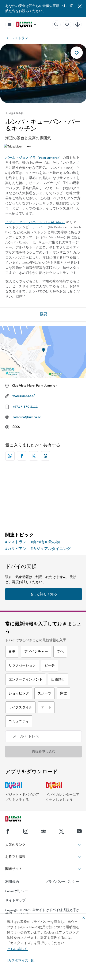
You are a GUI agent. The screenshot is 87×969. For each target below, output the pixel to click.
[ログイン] (77, 24)
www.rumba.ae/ (23, 396)
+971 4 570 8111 (25, 406)
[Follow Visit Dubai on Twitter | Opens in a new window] (61, 831)
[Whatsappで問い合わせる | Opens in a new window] (10, 456)
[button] (20, 960)
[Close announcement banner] (80, 5)
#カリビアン (15, 549)
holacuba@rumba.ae (26, 417)
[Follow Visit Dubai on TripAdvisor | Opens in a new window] (43, 831)
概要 (43, 314)
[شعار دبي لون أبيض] (18, 819)
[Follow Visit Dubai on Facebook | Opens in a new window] (7, 831)
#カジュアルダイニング (51, 549)
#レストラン (15, 542)
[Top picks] (67, 24)
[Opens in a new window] (21, 456)
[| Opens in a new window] (25, 831)
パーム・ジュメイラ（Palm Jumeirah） (34, 157)
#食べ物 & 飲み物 (45, 542)
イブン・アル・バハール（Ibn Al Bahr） (35, 222)
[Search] (56, 24)
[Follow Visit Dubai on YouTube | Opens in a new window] (79, 831)
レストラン (19, 38)
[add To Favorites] (77, 52)
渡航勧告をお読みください (39, 8)
